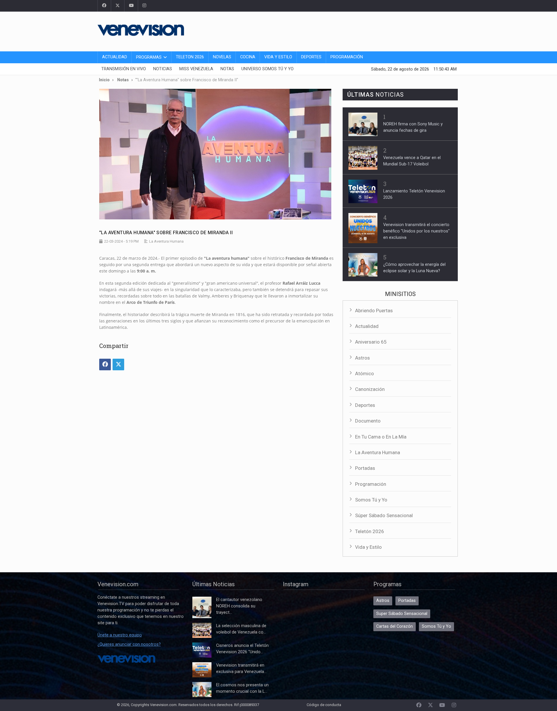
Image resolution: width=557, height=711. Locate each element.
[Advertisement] (354, 30)
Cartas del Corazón (394, 626)
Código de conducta (324, 705)
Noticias (162, 68)
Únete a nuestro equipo (119, 635)
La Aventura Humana (377, 452)
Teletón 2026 (369, 531)
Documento (368, 421)
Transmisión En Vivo (123, 68)
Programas (149, 57)
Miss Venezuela (196, 68)
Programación (346, 57)
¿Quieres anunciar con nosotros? (129, 644)
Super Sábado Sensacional (401, 613)
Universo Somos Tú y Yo (267, 68)
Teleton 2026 (190, 57)
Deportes (311, 57)
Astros (362, 358)
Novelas (222, 57)
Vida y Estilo (278, 57)
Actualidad (114, 57)
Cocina (247, 57)
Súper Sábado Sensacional (384, 515)
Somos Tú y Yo (371, 500)
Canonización (370, 389)
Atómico (364, 373)
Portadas (365, 468)
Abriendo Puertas (374, 310)
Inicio (104, 79)
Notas (227, 68)
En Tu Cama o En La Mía (380, 437)
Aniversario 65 (371, 342)
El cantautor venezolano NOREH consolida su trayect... (239, 606)
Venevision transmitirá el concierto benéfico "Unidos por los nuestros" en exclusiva (416, 231)
